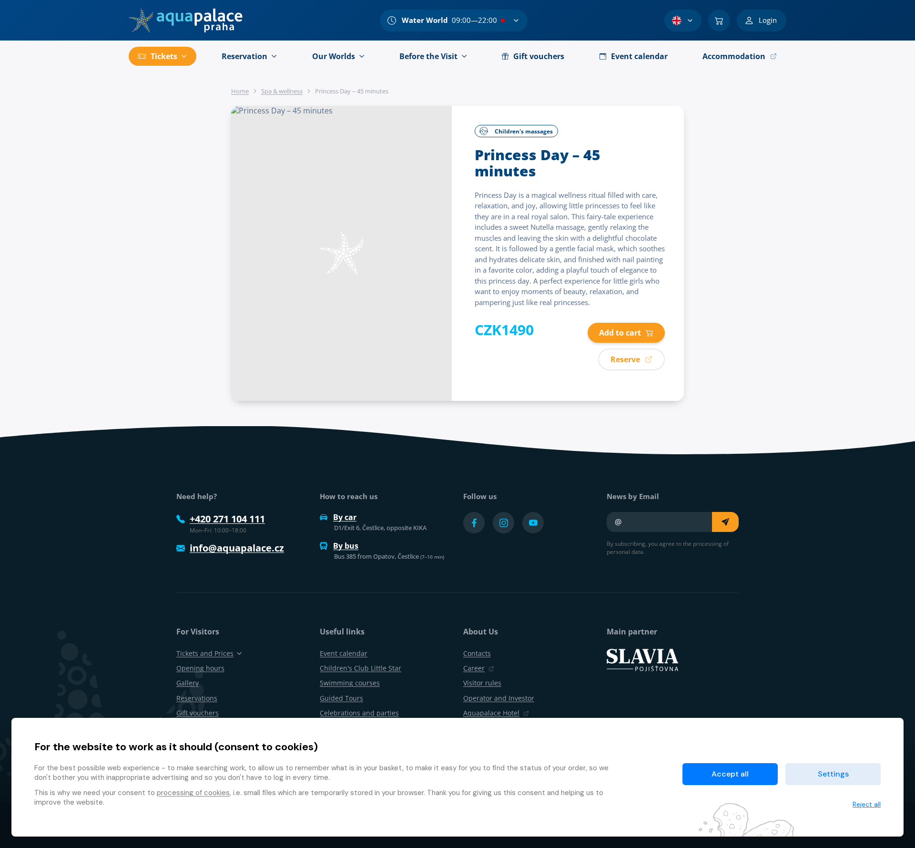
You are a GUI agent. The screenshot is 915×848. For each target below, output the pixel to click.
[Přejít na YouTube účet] (533, 522)
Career (474, 668)
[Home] (186, 20)
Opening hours (200, 668)
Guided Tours (341, 698)
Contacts (477, 653)
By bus (345, 546)
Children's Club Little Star (360, 668)
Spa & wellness (282, 91)
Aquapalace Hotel (491, 712)
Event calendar (343, 653)
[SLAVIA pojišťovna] (642, 659)
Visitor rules (482, 682)
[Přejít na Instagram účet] (503, 522)
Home (240, 91)
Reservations (196, 698)
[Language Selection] (683, 20)
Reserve (625, 359)
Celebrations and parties (359, 712)
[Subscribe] (725, 522)
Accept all (730, 774)
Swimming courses (350, 682)
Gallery (187, 682)
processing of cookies (193, 792)
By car (344, 517)
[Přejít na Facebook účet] (474, 522)
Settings (833, 774)
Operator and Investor (498, 698)
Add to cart (620, 332)
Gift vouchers (197, 712)
